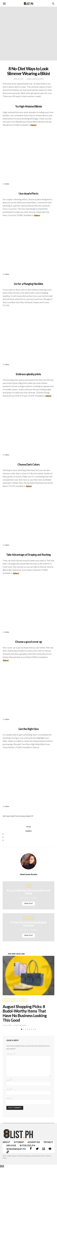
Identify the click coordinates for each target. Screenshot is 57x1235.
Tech (14, 1000)
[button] (22, 1029)
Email (9, 1089)
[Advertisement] (28, 1198)
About (6, 1142)
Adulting (28, 918)
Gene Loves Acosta (28, 874)
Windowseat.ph (16, 1149)
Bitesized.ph (27, 1145)
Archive (11, 1145)
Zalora (7, 184)
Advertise (34, 1142)
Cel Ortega (34, 930)
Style (6, 1000)
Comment (10, 1054)
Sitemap (19, 1142)
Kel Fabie (34, 898)
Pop (28, 886)
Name (9, 1080)
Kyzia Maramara (20, 1025)
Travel (23, 1000)
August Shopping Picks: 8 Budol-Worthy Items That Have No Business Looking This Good (25, 1013)
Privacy (48, 1142)
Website (9, 1098)
